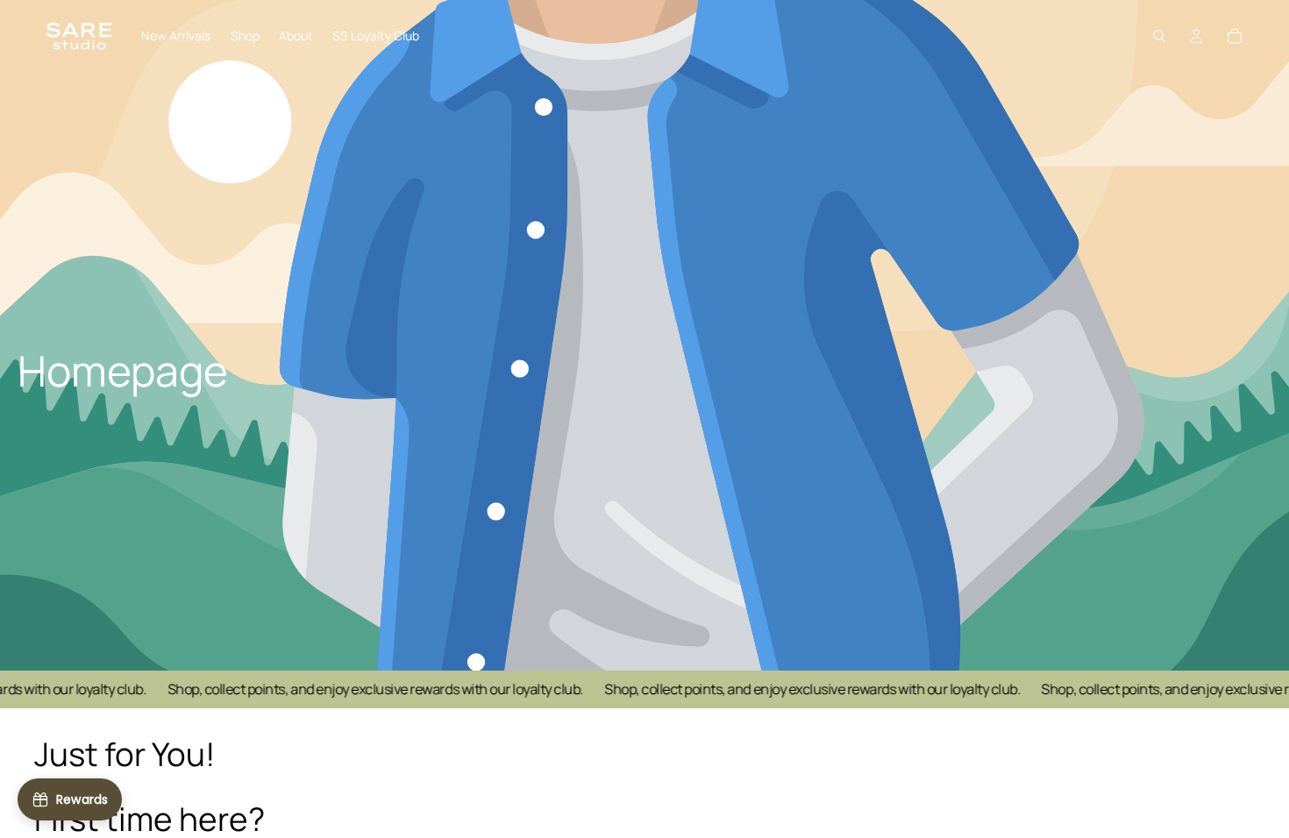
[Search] (1159, 36)
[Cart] (1234, 36)
